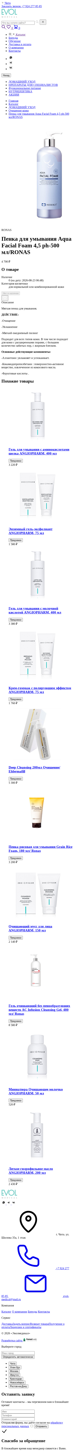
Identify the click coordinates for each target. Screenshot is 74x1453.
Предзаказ (15, 460)
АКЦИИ (14, 94)
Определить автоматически (18, 1357)
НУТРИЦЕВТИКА (20, 91)
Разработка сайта (12, 1340)
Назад (6, 75)
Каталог (6, 1311)
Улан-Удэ (15, 1367)
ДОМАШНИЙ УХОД (22, 81)
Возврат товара (39, 1323)
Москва (14, 1371)
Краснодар (16, 1378)
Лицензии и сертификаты (25, 1327)
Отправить (41, 1426)
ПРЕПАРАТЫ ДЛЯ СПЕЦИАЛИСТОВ (33, 84)
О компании (19, 1311)
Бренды (32, 1311)
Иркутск (14, 1375)
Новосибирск (17, 1382)
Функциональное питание (25, 88)
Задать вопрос (21, 1323)
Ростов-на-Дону (18, 1386)
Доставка (7, 1323)
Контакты (44, 1311)
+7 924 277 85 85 (32, 6)
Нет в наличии (10, 293)
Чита (12, 1363)
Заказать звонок (11, 6)
